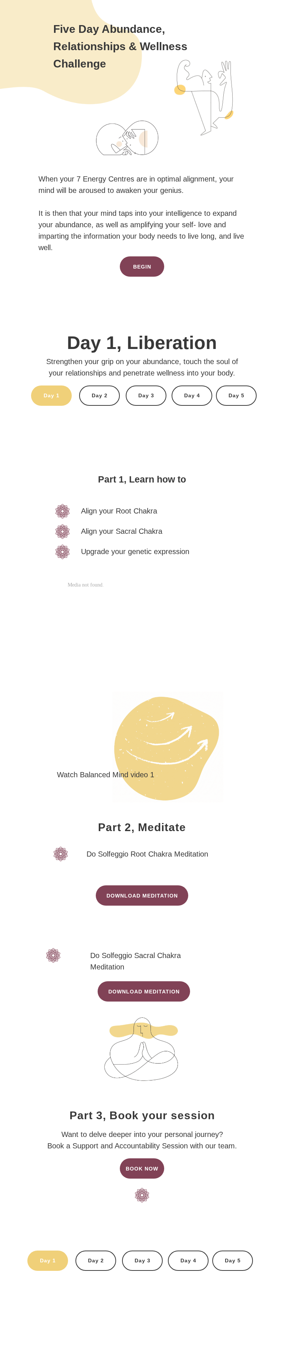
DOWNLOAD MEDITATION (144, 992)
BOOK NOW (142, 1169)
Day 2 (100, 395)
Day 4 (192, 395)
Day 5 (236, 395)
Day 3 (146, 395)
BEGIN (142, 267)
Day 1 (52, 395)
